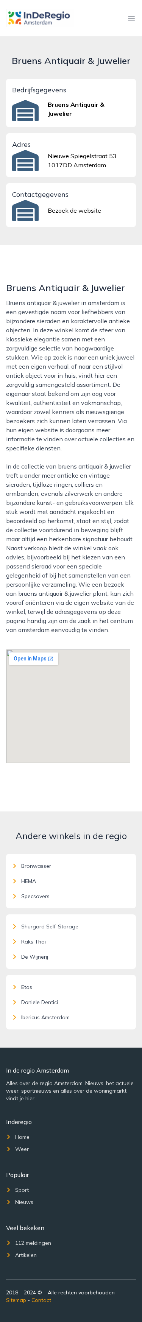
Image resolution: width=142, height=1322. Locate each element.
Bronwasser (36, 866)
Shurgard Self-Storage (49, 926)
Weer (22, 1149)
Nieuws (24, 1202)
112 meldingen (33, 1242)
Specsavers (35, 896)
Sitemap (16, 1300)
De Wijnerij (34, 956)
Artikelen (26, 1255)
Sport (22, 1190)
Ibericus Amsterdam (45, 1017)
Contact (41, 1300)
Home (22, 1137)
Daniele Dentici (39, 1002)
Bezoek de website (74, 210)
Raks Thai (33, 941)
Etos (26, 987)
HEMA (28, 881)
